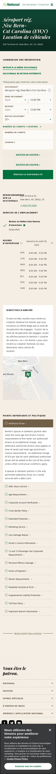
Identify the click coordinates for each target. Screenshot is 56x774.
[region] (28, 749)
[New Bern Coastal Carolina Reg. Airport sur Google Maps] (28, 378)
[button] (36, 4)
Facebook (4, 723)
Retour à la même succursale (20, 67)
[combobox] (15, 99)
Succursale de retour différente (22, 73)
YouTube (19, 723)
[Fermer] (50, 730)
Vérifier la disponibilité (28, 174)
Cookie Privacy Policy (17, 759)
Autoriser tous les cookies (28, 766)
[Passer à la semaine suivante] (51, 243)
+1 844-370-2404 (28, 205)
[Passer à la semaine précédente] (21, 243)
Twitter (12, 723)
